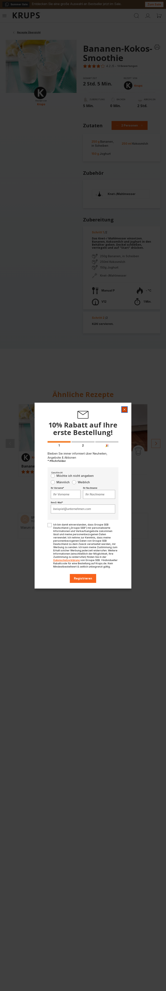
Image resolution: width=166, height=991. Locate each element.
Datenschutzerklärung (66, 560)
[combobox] (66, 494)
